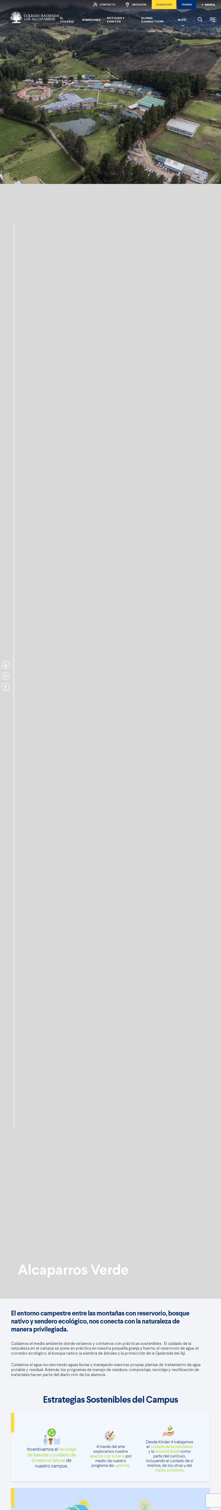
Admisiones (164, 4)
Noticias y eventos (116, 19)
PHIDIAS (187, 4)
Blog (182, 19)
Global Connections (152, 19)
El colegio (67, 19)
